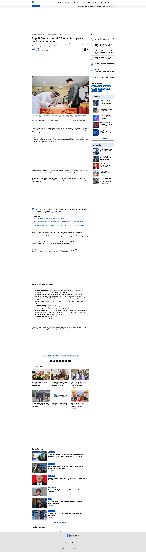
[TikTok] (73, 542)
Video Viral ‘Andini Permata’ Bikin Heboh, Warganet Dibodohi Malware (104, 70)
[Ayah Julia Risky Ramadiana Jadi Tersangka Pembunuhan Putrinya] (39, 491)
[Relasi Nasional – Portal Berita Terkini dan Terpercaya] (37, 2)
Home (47, 2)
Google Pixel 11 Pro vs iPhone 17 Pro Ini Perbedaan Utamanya (65, 514)
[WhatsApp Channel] (80, 542)
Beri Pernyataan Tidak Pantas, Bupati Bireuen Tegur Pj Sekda (51, 219)
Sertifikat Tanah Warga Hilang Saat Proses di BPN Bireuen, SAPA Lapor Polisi (41, 405)
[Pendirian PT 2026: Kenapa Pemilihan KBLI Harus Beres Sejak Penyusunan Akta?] (39, 468)
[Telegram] (60, 361)
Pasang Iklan (71, 546)
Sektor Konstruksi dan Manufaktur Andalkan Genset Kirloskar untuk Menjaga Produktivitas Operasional (93, 6)
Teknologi (96, 2)
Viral (89, 2)
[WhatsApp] (66, 361)
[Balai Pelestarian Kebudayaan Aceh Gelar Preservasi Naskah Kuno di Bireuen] (41, 375)
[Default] (85, 49)
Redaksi (52, 546)
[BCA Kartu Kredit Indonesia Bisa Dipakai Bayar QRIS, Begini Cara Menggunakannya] (96, 110)
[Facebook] (54, 361)
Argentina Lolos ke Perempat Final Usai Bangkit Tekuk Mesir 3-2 (104, 58)
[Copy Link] (51, 361)
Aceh (44, 355)
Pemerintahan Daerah (73, 355)
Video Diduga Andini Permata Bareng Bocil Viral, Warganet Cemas (104, 38)
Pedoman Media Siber (60, 546)
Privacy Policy (92, 546)
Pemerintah (68, 2)
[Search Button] (108, 2)
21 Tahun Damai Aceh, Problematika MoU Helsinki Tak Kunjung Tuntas (66, 502)
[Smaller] (83, 49)
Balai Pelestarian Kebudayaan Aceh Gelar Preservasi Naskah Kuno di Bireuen (40, 384)
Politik (53, 2)
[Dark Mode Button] (105, 2)
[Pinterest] (63, 361)
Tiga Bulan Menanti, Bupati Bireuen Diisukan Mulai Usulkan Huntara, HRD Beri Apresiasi (59, 225)
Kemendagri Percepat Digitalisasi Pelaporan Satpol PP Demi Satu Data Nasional (104, 77)
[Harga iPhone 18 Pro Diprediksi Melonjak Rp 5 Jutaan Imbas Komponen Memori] (96, 125)
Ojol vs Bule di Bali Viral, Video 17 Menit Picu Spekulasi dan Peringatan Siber (104, 52)
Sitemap (86, 546)
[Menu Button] (112, 2)
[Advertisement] (73, 20)
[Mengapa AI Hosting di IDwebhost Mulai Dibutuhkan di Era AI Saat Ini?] (96, 132)
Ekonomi (59, 2)
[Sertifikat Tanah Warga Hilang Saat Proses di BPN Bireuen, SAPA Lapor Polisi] (41, 396)
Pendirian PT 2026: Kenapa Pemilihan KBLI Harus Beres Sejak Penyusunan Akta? (67, 467)
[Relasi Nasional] (73, 535)
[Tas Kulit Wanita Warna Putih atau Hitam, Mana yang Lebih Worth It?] (96, 181)
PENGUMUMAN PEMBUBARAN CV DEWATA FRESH (104, 172)
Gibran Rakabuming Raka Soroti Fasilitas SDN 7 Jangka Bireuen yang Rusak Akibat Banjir (59, 384)
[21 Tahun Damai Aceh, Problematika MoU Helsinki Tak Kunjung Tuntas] (39, 503)
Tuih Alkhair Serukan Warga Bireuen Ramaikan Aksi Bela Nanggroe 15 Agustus (78, 384)
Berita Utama (52, 487)
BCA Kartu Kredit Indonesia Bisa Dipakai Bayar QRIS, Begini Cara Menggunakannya (106, 109)
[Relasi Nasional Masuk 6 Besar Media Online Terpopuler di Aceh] (60, 396)
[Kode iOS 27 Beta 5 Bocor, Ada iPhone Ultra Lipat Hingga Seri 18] (96, 118)
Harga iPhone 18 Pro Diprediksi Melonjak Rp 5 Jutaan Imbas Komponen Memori (106, 124)
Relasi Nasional (70, 548)
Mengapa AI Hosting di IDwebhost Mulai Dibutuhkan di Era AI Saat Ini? (106, 131)
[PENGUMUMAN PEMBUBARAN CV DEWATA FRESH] (96, 173)
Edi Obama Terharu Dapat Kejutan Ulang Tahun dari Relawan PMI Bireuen (78, 405)
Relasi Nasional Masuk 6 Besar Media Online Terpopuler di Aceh (60, 404)
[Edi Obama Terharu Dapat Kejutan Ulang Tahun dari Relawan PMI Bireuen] (80, 396)
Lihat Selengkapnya (59, 522)
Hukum (76, 2)
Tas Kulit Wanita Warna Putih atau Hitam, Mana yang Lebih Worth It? (106, 180)
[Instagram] (65, 542)
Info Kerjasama (79, 546)
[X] (57, 361)
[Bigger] (87, 49)
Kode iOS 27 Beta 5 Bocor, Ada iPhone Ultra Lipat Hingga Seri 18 (106, 117)
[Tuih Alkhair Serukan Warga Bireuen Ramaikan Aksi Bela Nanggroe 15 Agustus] (80, 375)
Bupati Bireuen (56, 355)
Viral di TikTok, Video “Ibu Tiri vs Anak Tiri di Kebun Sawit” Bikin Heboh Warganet (103, 45)
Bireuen (49, 355)
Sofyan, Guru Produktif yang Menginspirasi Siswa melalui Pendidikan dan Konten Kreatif (67, 479)
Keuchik (64, 355)
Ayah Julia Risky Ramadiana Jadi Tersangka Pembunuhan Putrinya (67, 491)
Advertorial (51, 452)
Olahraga (83, 2)
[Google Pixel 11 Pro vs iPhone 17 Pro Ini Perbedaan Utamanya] (39, 515)
